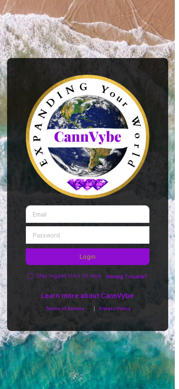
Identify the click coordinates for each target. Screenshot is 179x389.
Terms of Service (65, 308)
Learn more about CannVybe (87, 296)
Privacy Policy (115, 308)
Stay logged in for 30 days (69, 276)
